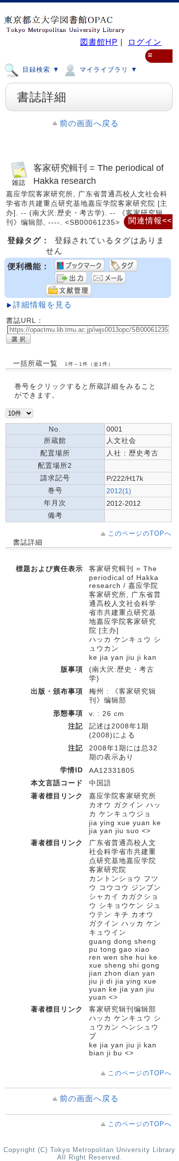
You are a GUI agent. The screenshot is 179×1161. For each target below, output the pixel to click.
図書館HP (99, 42)
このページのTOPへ (140, 533)
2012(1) (118, 491)
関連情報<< (150, 220)
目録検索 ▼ (40, 69)
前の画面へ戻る (89, 123)
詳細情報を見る (42, 304)
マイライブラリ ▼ (107, 69)
